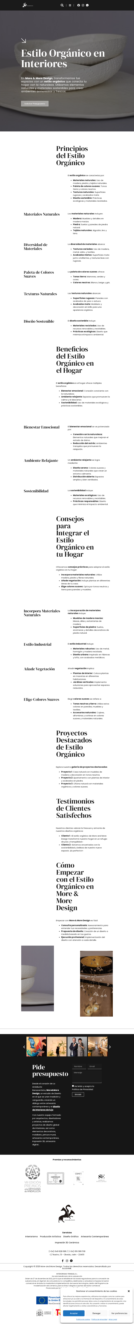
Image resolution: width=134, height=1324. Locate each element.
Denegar (97, 1313)
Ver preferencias (119, 1313)
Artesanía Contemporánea (95, 1236)
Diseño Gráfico (71, 1236)
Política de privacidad (99, 1319)
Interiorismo (31, 1236)
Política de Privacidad (82, 1089)
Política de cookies (83, 1319)
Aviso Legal (113, 1319)
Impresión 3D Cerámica (67, 1242)
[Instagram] (83, 5)
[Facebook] (78, 5)
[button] (128, 1291)
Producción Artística (50, 1236)
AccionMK (66, 1268)
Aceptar (74, 1313)
